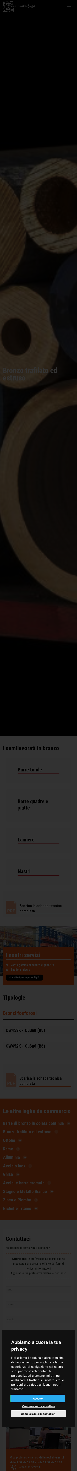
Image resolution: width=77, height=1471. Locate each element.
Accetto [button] (38, 1398)
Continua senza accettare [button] (38, 1406)
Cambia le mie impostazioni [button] (38, 1413)
